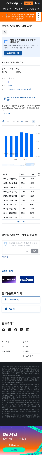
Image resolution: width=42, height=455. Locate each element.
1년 (14, 121)
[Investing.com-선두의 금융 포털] (14, 3)
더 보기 (4, 114)
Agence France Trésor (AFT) (20, 89)
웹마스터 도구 (28, 356)
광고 (3, 346)
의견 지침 (5, 257)
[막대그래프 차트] (3, 121)
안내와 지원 (6, 351)
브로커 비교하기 (13, 53)
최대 (26, 121)
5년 (22, 121)
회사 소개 (5, 342)
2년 (18, 121)
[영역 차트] (7, 121)
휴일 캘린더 (19, 9)
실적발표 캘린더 (33, 9)
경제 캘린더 (7, 9)
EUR (10, 86)
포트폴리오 (27, 351)
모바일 (25, 346)
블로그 (25, 342)
